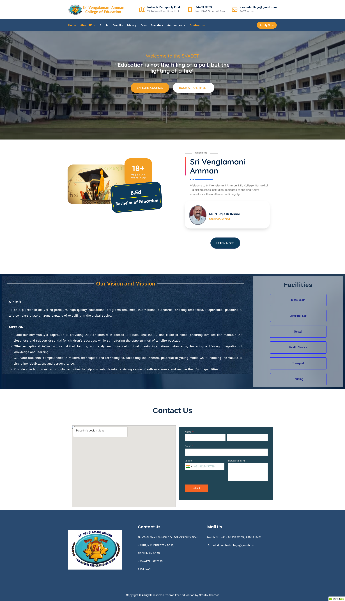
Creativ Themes (209, 595)
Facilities (157, 25)
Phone (188, 460)
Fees (144, 25)
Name (188, 431)
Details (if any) (236, 460)
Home (72, 25)
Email (188, 446)
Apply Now (267, 25)
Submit (196, 488)
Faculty (118, 25)
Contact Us (197, 25)
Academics (174, 25)
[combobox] (189, 466)
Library (131, 25)
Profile (104, 25)
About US (86, 25)
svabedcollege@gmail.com (238, 545)
